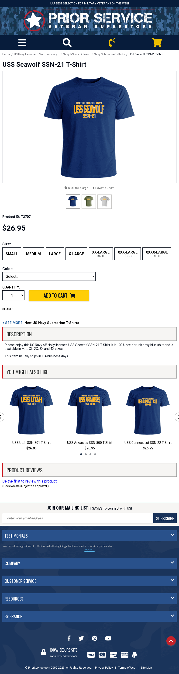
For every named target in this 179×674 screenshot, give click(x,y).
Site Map (146, 667)
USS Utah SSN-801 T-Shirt (31, 443)
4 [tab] (95, 454)
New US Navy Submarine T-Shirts (104, 54)
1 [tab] (81, 454)
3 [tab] (90, 454)
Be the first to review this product (29, 481)
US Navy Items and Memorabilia (34, 54)
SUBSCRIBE (165, 518)
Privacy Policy (104, 667)
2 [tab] (86, 454)
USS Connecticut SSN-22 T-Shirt (148, 443)
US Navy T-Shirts (69, 54)
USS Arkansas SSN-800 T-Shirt (89, 443)
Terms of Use (126, 667)
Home (6, 54)
